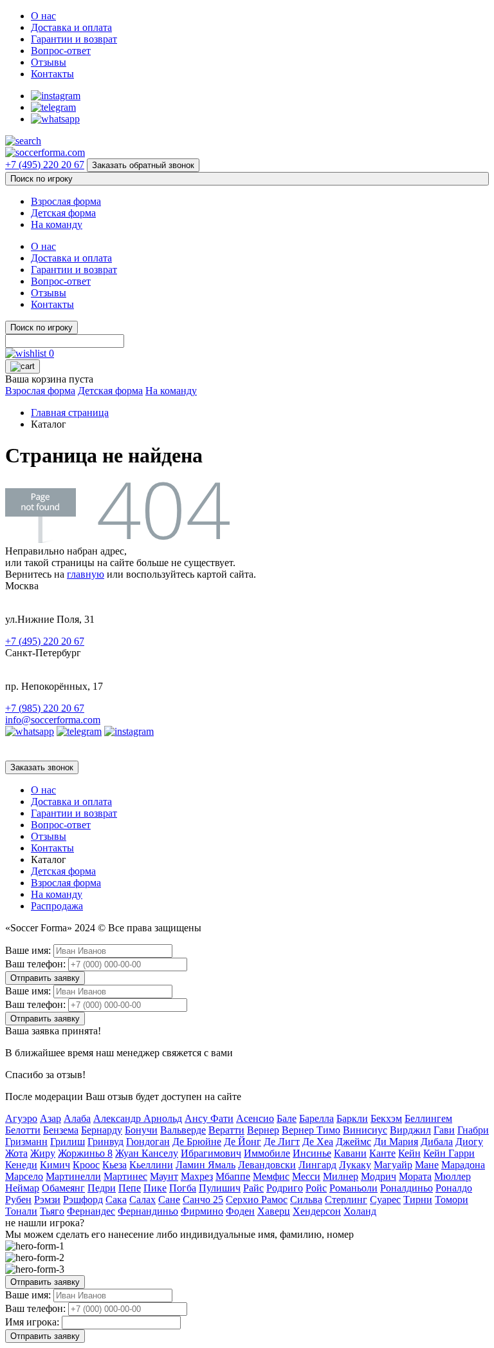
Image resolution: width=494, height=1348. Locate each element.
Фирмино (202, 1211)
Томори (451, 1199)
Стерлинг (346, 1199)
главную (85, 574)
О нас (43, 15)
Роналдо (453, 1187)
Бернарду (101, 1130)
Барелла (316, 1118)
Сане (169, 1199)
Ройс (316, 1187)
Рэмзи (47, 1199)
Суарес (385, 1199)
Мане (427, 1164)
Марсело (24, 1176)
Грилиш (67, 1141)
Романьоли (353, 1187)
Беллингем (428, 1118)
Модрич (378, 1176)
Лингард (317, 1164)
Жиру (42, 1153)
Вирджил (410, 1130)
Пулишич (220, 1187)
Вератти (226, 1130)
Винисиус (365, 1130)
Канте (382, 1153)
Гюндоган (148, 1141)
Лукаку (355, 1164)
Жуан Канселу (146, 1153)
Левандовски (267, 1164)
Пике (155, 1187)
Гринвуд (105, 1141)
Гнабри (473, 1130)
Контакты (52, 73)
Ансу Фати (209, 1118)
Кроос (86, 1164)
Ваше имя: (28, 950)
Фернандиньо (148, 1211)
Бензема (60, 1130)
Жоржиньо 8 (85, 1153)
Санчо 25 (203, 1199)
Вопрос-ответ (61, 50)
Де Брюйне (196, 1141)
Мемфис (271, 1176)
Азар (50, 1118)
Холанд (359, 1211)
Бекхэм (386, 1118)
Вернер (263, 1130)
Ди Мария (396, 1141)
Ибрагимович (211, 1153)
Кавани (350, 1153)
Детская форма (63, 212)
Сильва (306, 1199)
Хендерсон (317, 1211)
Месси (306, 1176)
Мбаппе (232, 1176)
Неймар (22, 1187)
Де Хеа (317, 1141)
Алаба (77, 1118)
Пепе (129, 1187)
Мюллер (452, 1176)
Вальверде (183, 1130)
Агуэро (21, 1118)
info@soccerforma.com (52, 719)
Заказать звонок (41, 767)
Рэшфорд (83, 1199)
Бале (287, 1118)
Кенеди (21, 1164)
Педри (101, 1187)
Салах (142, 1199)
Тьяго (52, 1211)
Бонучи (141, 1130)
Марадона (463, 1164)
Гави (444, 1130)
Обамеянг (63, 1187)
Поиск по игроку (41, 179)
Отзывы (48, 62)
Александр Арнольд (137, 1118)
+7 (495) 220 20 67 (44, 164)
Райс (253, 1187)
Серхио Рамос (257, 1199)
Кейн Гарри (449, 1153)
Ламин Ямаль (205, 1164)
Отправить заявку (45, 978)
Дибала (437, 1141)
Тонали (21, 1211)
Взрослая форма (66, 201)
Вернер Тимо (311, 1130)
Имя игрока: (32, 1321)
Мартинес (125, 1176)
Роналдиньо (406, 1187)
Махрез (197, 1176)
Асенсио (255, 1118)
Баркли (352, 1118)
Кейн (409, 1153)
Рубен (18, 1199)
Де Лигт (282, 1141)
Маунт (164, 1176)
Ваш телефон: (35, 963)
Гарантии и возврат (74, 38)
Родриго (284, 1187)
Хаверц (273, 1211)
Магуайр (393, 1164)
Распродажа (57, 905)
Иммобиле (267, 1153)
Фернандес (91, 1211)
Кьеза (114, 1164)
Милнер (340, 1176)
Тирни (417, 1199)
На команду (56, 224)
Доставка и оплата (71, 27)
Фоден (240, 1211)
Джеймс (353, 1141)
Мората (415, 1176)
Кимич (55, 1164)
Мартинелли (73, 1176)
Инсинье (312, 1153)
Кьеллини (151, 1164)
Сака (116, 1199)
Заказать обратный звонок (143, 165)
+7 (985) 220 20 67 (44, 708)
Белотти (23, 1130)
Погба (182, 1187)
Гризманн (26, 1141)
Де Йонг (242, 1141)
